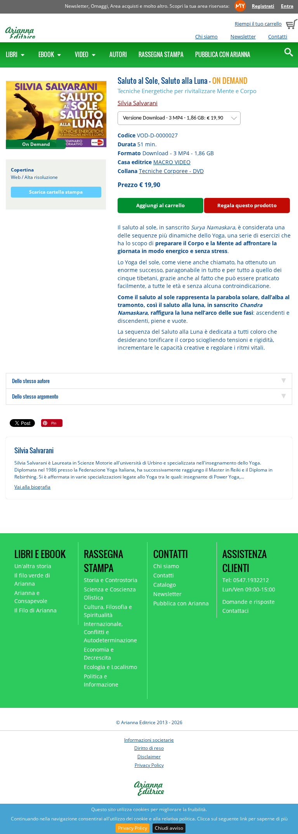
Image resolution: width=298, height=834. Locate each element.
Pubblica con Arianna (222, 54)
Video (82, 54)
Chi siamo (206, 36)
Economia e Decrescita (99, 653)
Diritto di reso (149, 748)
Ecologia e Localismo (110, 667)
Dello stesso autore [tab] (31, 381)
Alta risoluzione (41, 177)
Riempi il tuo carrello (258, 23)
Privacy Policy (132, 828)
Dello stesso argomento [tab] (35, 396)
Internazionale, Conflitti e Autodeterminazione (110, 632)
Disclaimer (149, 756)
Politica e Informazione (101, 680)
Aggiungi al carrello (160, 205)
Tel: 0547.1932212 (245, 580)
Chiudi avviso (169, 828)
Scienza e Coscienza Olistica (110, 593)
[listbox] (179, 118)
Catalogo (164, 584)
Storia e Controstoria (110, 580)
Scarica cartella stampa (56, 192)
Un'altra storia (32, 566)
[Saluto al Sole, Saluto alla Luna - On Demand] (56, 114)
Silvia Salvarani (138, 103)
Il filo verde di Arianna (32, 579)
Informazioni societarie (149, 740)
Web (16, 177)
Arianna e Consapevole (30, 597)
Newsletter (243, 36)
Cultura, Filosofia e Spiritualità (108, 611)
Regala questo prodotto (247, 205)
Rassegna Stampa (161, 54)
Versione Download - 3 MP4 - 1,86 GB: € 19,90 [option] (173, 118)
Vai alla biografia (32, 487)
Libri (12, 54)
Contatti (277, 36)
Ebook (46, 54)
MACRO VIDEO (172, 162)
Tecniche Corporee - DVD (171, 171)
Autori (118, 54)
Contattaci (235, 610)
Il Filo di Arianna (35, 610)
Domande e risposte (248, 601)
